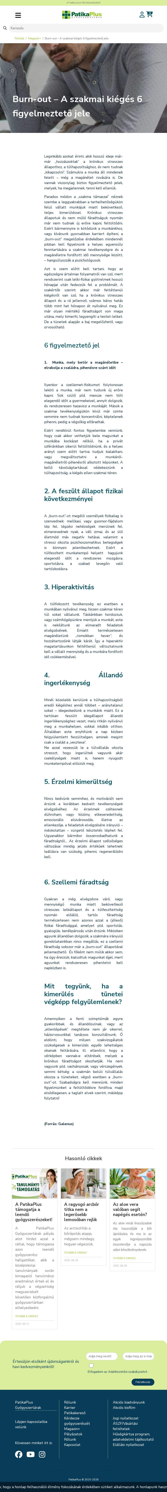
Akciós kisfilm (124, 1407)
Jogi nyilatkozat (125, 1418)
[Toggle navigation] (18, 15)
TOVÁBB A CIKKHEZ (26, 1316)
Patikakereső (75, 1412)
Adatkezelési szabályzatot (127, 1372)
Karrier (69, 1407)
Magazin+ (34, 38)
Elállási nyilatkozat (128, 1444)
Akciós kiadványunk (129, 1402)
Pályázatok (73, 1434)
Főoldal (19, 38)
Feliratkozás (143, 1382)
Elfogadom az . (118, 1372)
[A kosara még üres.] (149, 14)
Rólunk (70, 1402)
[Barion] (83, 1468)
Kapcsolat (72, 1444)
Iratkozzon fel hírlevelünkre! (84, 2)
